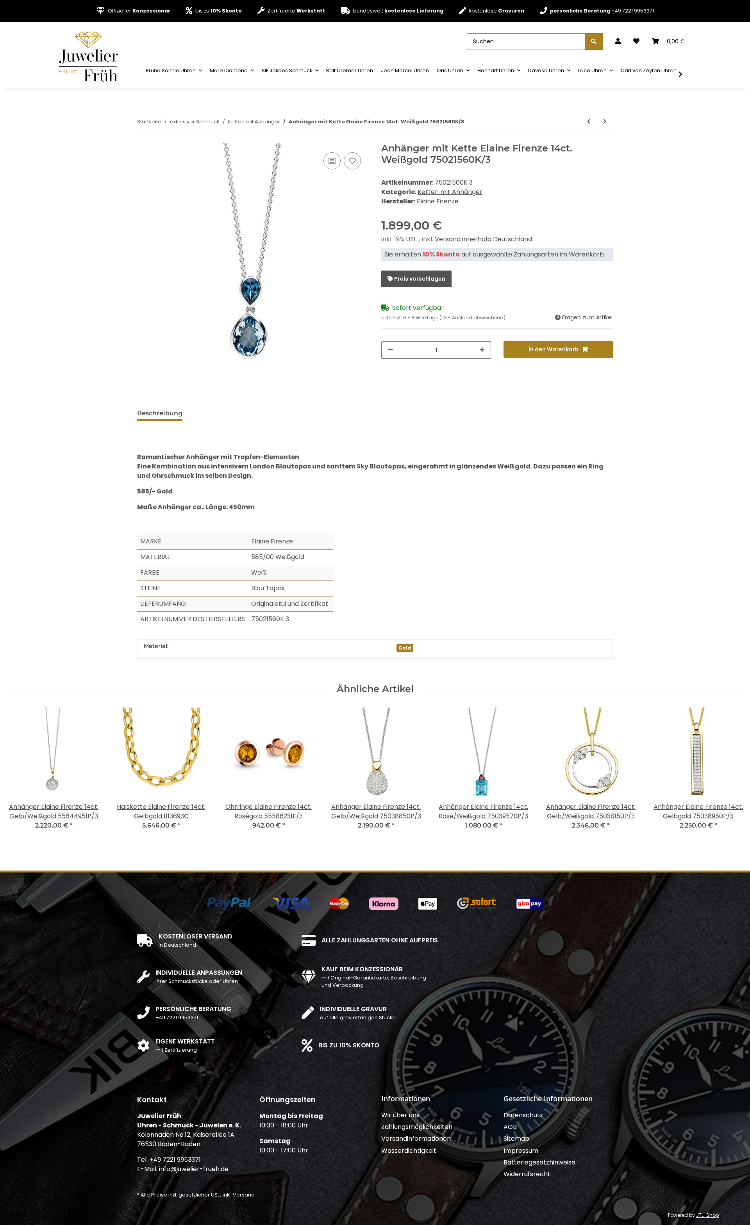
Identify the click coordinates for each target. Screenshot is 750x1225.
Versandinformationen (416, 1138)
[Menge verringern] (390, 350)
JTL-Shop (707, 1215)
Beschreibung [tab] (159, 413)
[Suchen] (594, 41)
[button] (618, 41)
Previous (19, 773)
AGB (510, 1126)
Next (731, 773)
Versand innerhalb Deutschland (483, 239)
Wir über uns (400, 1115)
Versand (244, 1194)
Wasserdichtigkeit (408, 1150)
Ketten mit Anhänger (450, 191)
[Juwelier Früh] (91, 56)
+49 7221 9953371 (602, 10)
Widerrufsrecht (527, 1174)
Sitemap (516, 1138)
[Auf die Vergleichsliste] (332, 160)
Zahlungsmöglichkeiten (416, 1126)
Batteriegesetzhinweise (539, 1162)
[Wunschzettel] (636, 41)
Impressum (521, 1150)
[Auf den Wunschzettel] (352, 160)
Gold (404, 648)
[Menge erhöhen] (482, 350)
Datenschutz (523, 1115)
